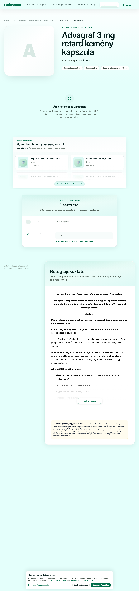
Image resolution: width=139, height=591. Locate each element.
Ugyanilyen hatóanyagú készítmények (74, 242)
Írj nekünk (127, 5)
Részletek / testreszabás (38, 585)
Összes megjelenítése (68, 184)
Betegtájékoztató (71, 68)
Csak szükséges (81, 585)
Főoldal (7, 20)
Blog (93, 4)
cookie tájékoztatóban (57, 580)
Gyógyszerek (20, 20)
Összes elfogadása (101, 585)
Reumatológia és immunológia (42, 20)
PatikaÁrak (12, 5)
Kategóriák (42, 4)
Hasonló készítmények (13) (114, 68)
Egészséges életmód (62, 4)
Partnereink (82, 4)
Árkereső (29, 4)
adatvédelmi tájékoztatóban (82, 580)
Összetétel (90, 68)
